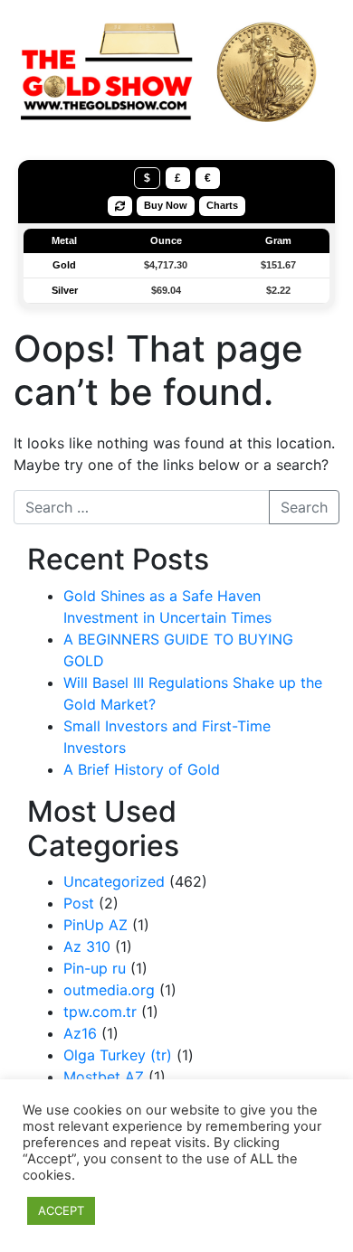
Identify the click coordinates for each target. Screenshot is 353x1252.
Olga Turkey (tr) (117, 1055)
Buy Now (165, 205)
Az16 (80, 1033)
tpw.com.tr (100, 1012)
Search (304, 507)
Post (78, 903)
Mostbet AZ (103, 1077)
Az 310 (86, 946)
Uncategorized (114, 881)
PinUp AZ (95, 925)
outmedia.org (109, 990)
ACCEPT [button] (61, 1210)
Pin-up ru (94, 968)
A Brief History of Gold (141, 769)
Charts (222, 205)
